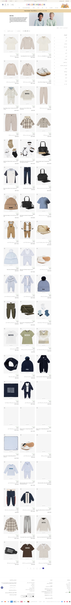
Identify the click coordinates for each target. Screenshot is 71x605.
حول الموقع (33, 584)
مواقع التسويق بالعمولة (31, 588)
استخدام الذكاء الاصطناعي (34, 601)
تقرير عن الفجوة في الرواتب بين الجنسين (29, 589)
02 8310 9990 (48, 590)
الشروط (44, 601)
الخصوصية (40, 601)
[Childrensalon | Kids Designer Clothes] (65, 5)
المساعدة (69, 589)
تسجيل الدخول (61, 1)
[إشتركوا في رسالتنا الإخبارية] (2, 587)
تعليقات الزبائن (68, 588)
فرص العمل (33, 586)
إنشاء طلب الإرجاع (68, 584)
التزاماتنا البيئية (32, 585)
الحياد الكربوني (67, 592)
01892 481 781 (47, 595)
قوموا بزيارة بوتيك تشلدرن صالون (30, 582)
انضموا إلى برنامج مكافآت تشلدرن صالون (10, 592)
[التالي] (27, 568)
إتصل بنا (69, 582)
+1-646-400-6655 (43, 591)
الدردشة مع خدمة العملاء (49, 583)
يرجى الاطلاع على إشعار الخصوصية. (12, 590)
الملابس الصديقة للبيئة (12, 594)
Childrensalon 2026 (49, 601)
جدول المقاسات (68, 586)
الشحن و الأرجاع (68, 585)
